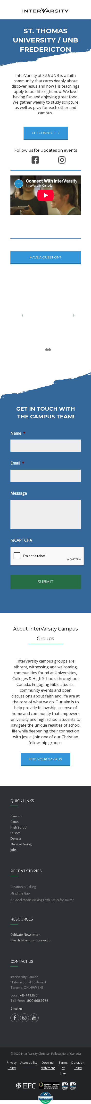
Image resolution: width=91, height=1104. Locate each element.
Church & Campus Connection (31, 940)
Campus (16, 816)
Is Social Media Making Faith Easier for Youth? (42, 900)
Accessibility (28, 1063)
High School (18, 827)
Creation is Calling (23, 886)
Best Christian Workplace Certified (45, 1098)
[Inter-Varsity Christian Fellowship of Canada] (45, 9)
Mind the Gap (20, 893)
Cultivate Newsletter (25, 935)
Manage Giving (21, 844)
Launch (15, 833)
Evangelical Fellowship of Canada (25, 1086)
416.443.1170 (29, 995)
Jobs (13, 850)
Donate (16, 838)
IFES (69, 1086)
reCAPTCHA (21, 540)
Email (17, 463)
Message (18, 493)
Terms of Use (63, 1068)
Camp (14, 822)
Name (17, 433)
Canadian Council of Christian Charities (49, 1086)
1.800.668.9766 (36, 1001)
